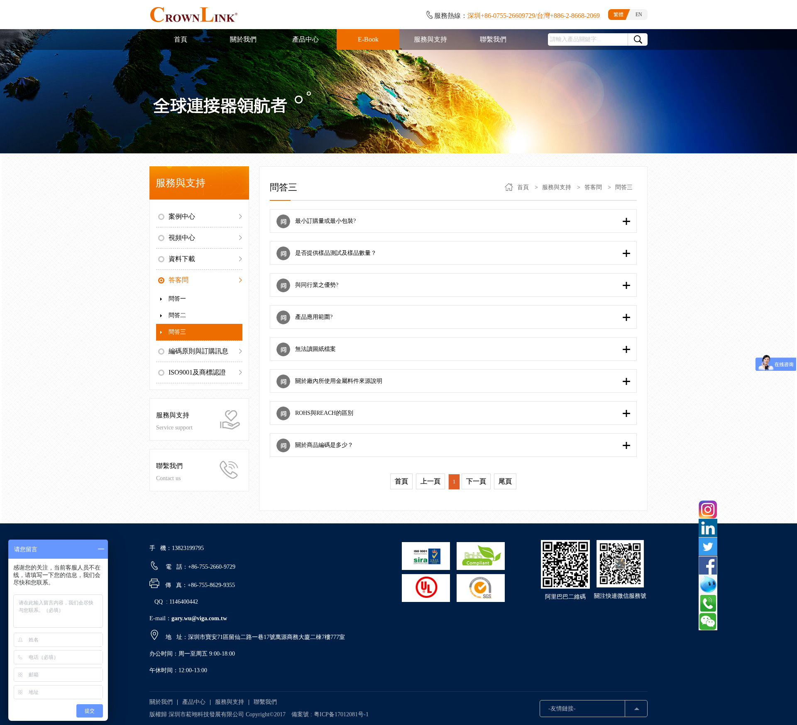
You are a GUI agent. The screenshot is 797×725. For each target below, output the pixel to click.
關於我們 (161, 702)
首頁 (523, 187)
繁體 (618, 14)
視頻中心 (182, 237)
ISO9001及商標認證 (197, 372)
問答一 (177, 299)
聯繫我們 (265, 702)
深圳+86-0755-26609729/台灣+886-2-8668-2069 (533, 15)
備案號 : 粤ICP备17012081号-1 (330, 714)
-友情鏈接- (562, 708)
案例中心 (182, 216)
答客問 (178, 280)
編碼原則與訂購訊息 (198, 351)
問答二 (177, 315)
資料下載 (182, 258)
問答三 (177, 332)
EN (639, 14)
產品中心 (193, 702)
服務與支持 (556, 187)
